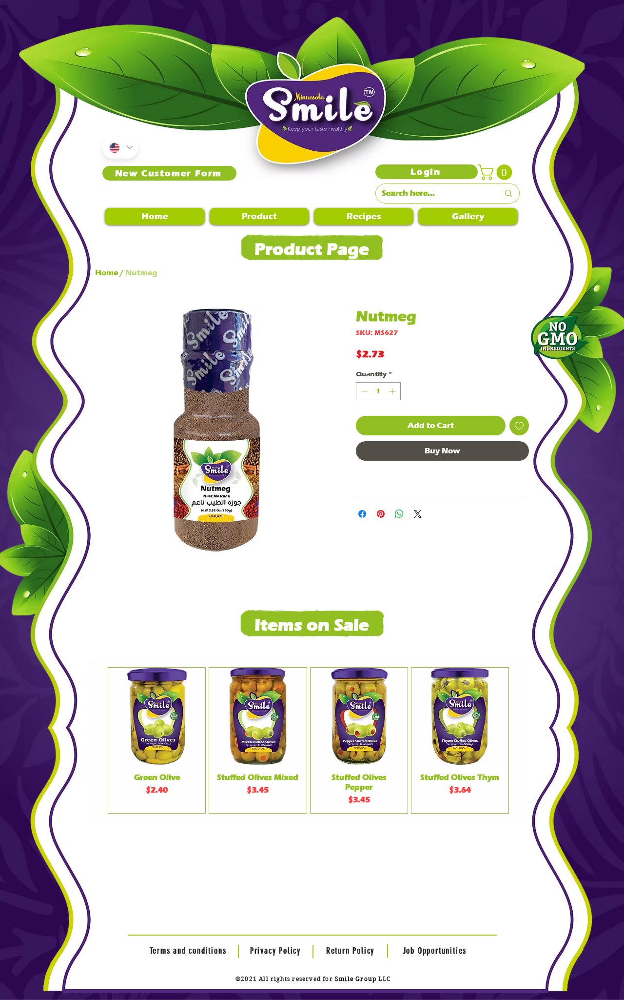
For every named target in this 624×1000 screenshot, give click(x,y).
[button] (497, 172)
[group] (308, 740)
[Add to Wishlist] (519, 425)
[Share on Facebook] (362, 514)
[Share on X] (418, 514)
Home (106, 272)
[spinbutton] (378, 391)
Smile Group (355, 978)
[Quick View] (156, 716)
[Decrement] (363, 391)
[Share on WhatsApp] (399, 514)
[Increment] (393, 391)
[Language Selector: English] (120, 148)
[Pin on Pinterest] (381, 514)
